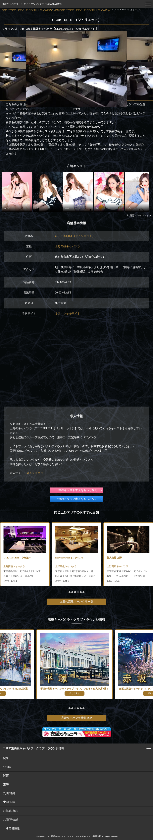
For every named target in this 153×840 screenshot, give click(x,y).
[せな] (48, 191)
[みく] (109, 191)
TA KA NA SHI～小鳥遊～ (17, 557)
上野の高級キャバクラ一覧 (76, 601)
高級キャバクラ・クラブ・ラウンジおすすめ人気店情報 (32, 3)
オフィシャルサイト (67, 313)
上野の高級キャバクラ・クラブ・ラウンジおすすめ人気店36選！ (83, 10)
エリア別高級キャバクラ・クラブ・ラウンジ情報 (33, 748)
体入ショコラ (34, 473)
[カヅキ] (17, 191)
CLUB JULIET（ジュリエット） (75, 235)
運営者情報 (13, 828)
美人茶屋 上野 (114, 557)
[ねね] (78, 191)
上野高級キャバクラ (67, 246)
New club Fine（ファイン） (69, 557)
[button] (74, 109)
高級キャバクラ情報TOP (76, 717)
